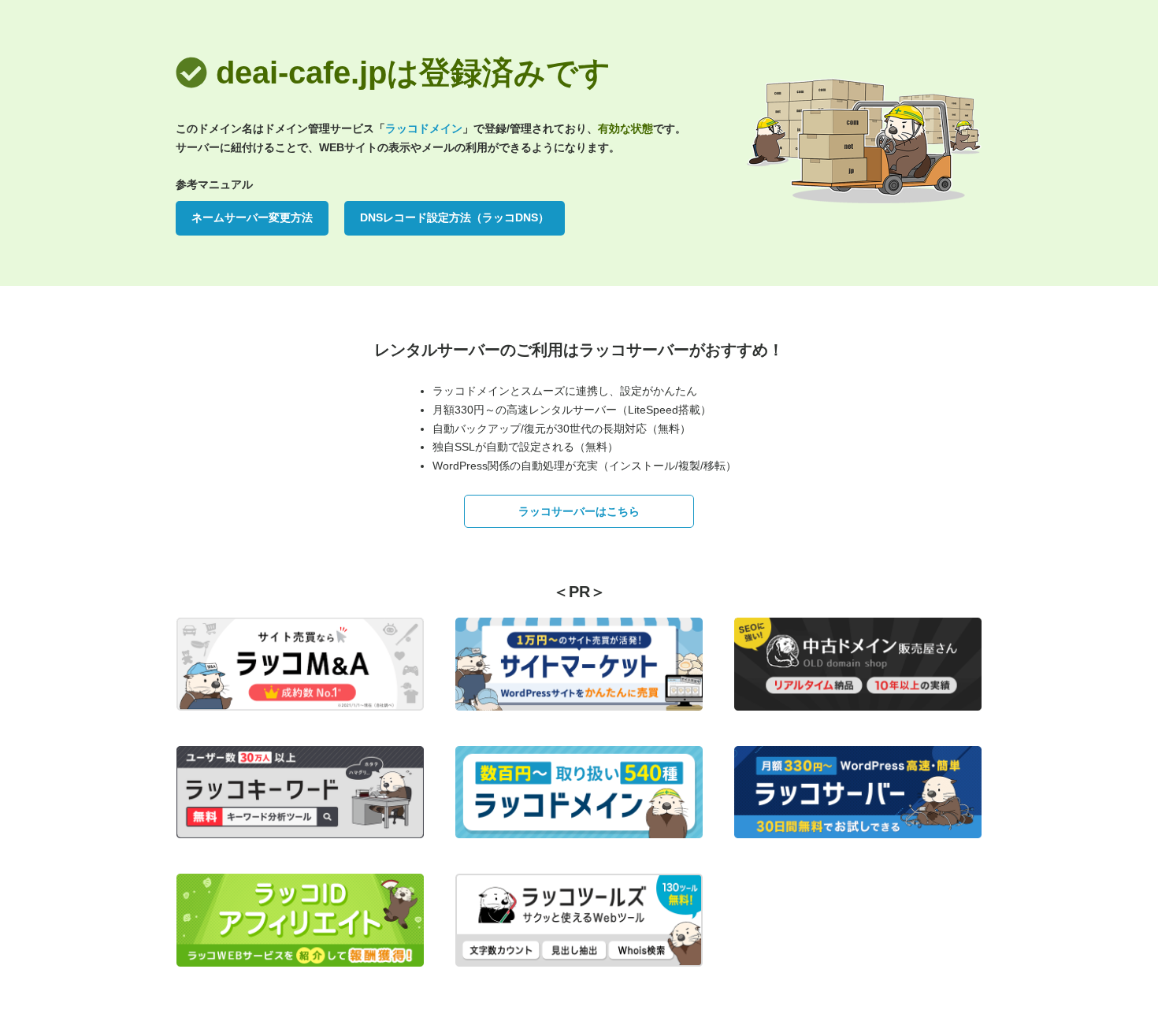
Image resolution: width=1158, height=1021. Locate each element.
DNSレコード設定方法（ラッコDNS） (454, 217)
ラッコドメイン (423, 128)
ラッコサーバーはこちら (579, 511)
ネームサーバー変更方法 (252, 217)
